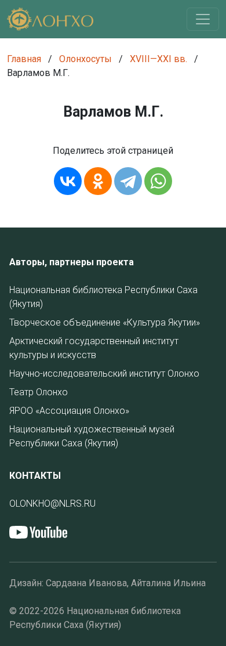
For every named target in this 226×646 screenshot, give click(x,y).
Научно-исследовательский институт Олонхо (104, 373)
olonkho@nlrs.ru (52, 503)
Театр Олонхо (38, 392)
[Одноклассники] (98, 181)
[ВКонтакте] (68, 181)
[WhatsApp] (158, 181)
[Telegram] (128, 181)
